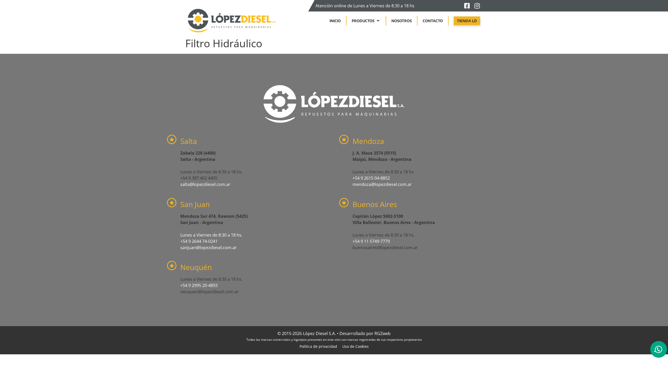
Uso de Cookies (355, 346)
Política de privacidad (318, 346)
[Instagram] (477, 6)
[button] (366, 21)
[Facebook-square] (467, 6)
